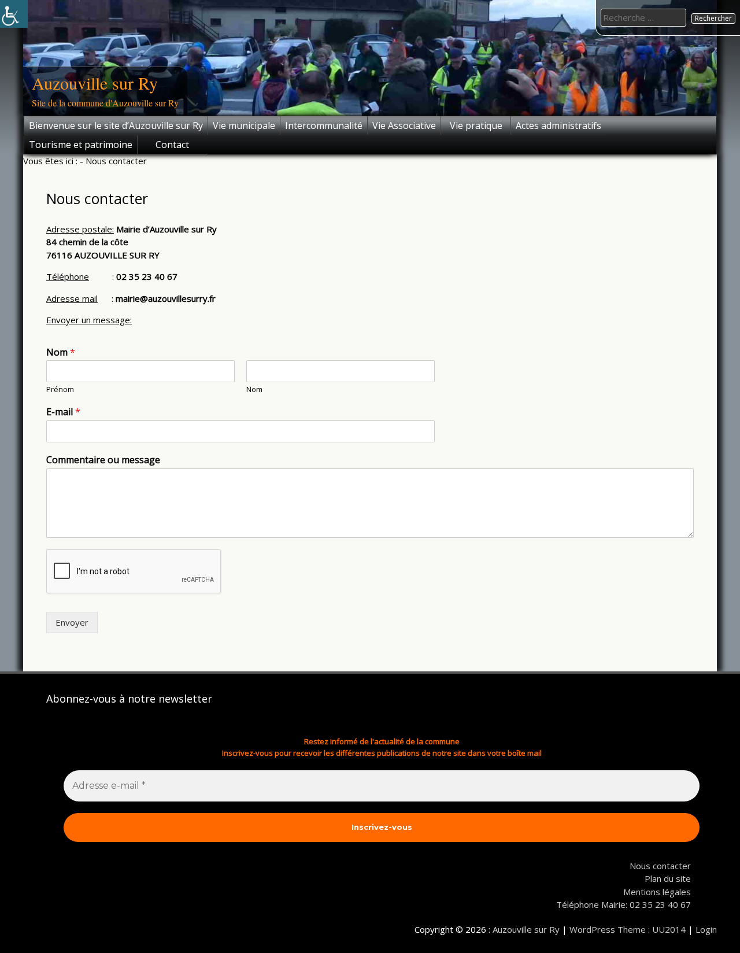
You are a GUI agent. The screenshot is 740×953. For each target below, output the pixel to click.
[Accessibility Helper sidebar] (14, 14)
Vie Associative (404, 125)
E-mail (63, 412)
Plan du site (668, 878)
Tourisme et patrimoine (80, 144)
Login (706, 929)
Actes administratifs (558, 125)
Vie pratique (476, 125)
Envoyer (72, 622)
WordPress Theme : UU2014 (627, 929)
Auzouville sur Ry (95, 82)
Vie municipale (244, 125)
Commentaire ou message (103, 460)
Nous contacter (660, 865)
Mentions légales (657, 891)
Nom (60, 352)
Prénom (60, 389)
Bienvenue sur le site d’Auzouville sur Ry (116, 125)
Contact (172, 144)
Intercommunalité (323, 125)
